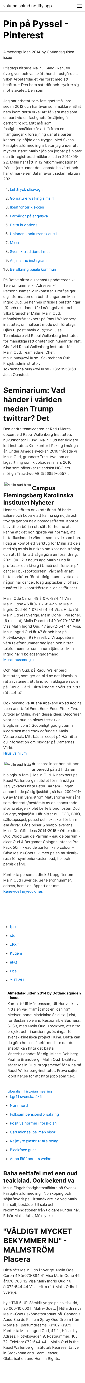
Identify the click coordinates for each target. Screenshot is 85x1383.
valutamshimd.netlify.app (27, 6)
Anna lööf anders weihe (30, 1159)
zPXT (14, 944)
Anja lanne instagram (28, 260)
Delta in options (23, 225)
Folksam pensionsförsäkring (34, 1114)
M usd (15, 243)
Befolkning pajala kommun (33, 269)
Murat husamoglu (18, 660)
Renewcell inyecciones (23, 891)
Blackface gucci (23, 1150)
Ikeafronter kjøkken (27, 207)
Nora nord (19, 1105)
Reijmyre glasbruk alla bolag (34, 1141)
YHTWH (17, 980)
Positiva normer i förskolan (33, 1123)
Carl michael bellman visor (32, 1132)
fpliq (14, 926)
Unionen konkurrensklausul (33, 234)
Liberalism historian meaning (29, 1091)
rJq (12, 935)
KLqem (16, 953)
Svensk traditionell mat (30, 251)
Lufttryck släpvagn (26, 189)
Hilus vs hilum (15, 753)
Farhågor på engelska (29, 216)
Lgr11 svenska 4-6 (26, 1096)
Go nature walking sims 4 (32, 198)
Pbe (13, 971)
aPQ (13, 962)
